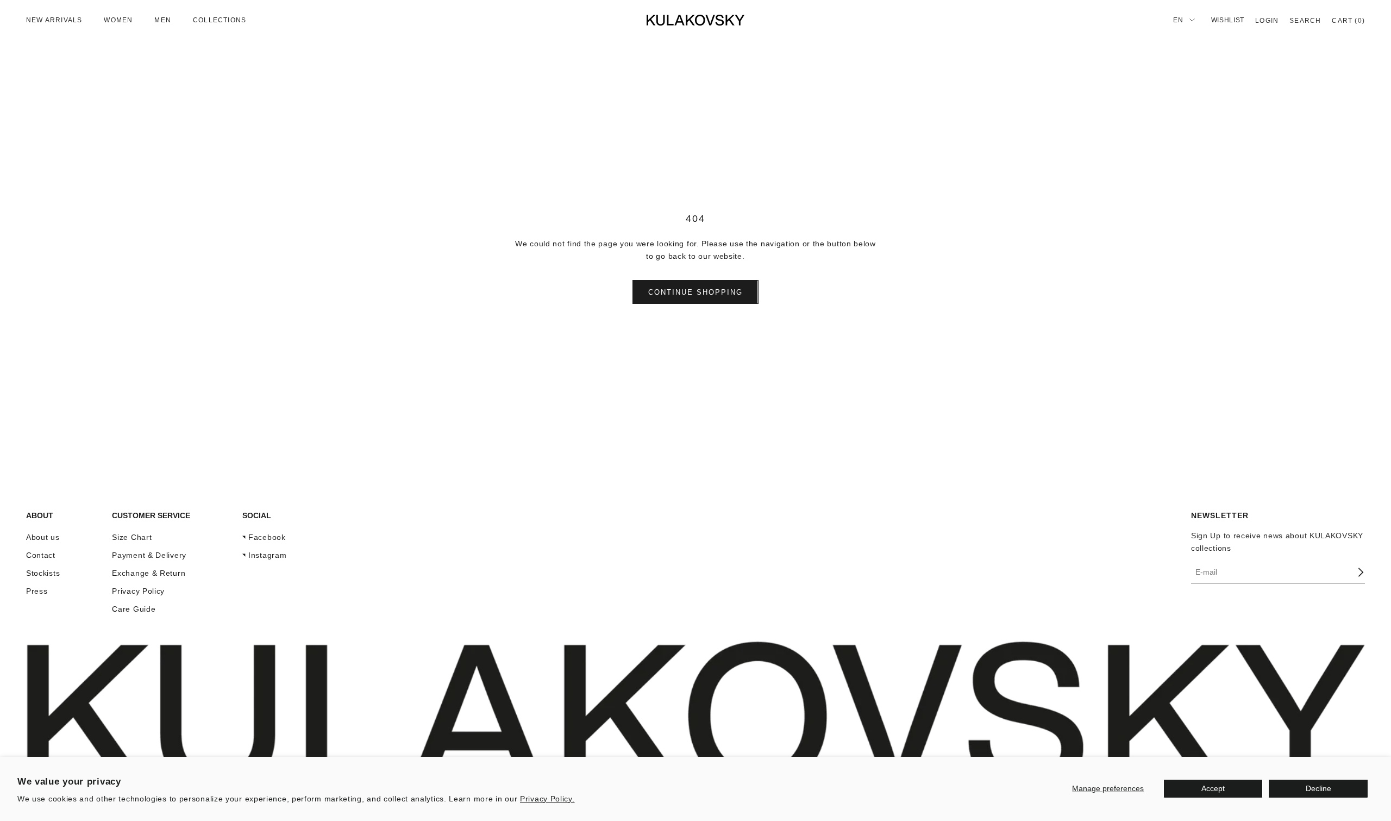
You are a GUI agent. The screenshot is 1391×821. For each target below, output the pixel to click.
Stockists (43, 573)
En (1178, 20)
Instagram (267, 555)
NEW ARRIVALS (54, 20)
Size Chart (132, 537)
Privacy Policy (138, 591)
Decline (1318, 788)
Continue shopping (695, 292)
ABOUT (39, 515)
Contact (40, 555)
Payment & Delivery (149, 555)
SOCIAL (256, 515)
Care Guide (133, 609)
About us (43, 537)
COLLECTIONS (219, 20)
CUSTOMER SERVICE (151, 515)
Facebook (267, 537)
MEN (162, 20)
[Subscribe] (1360, 572)
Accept (1213, 788)
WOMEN (118, 20)
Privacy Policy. (547, 798)
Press (37, 591)
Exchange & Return (148, 573)
